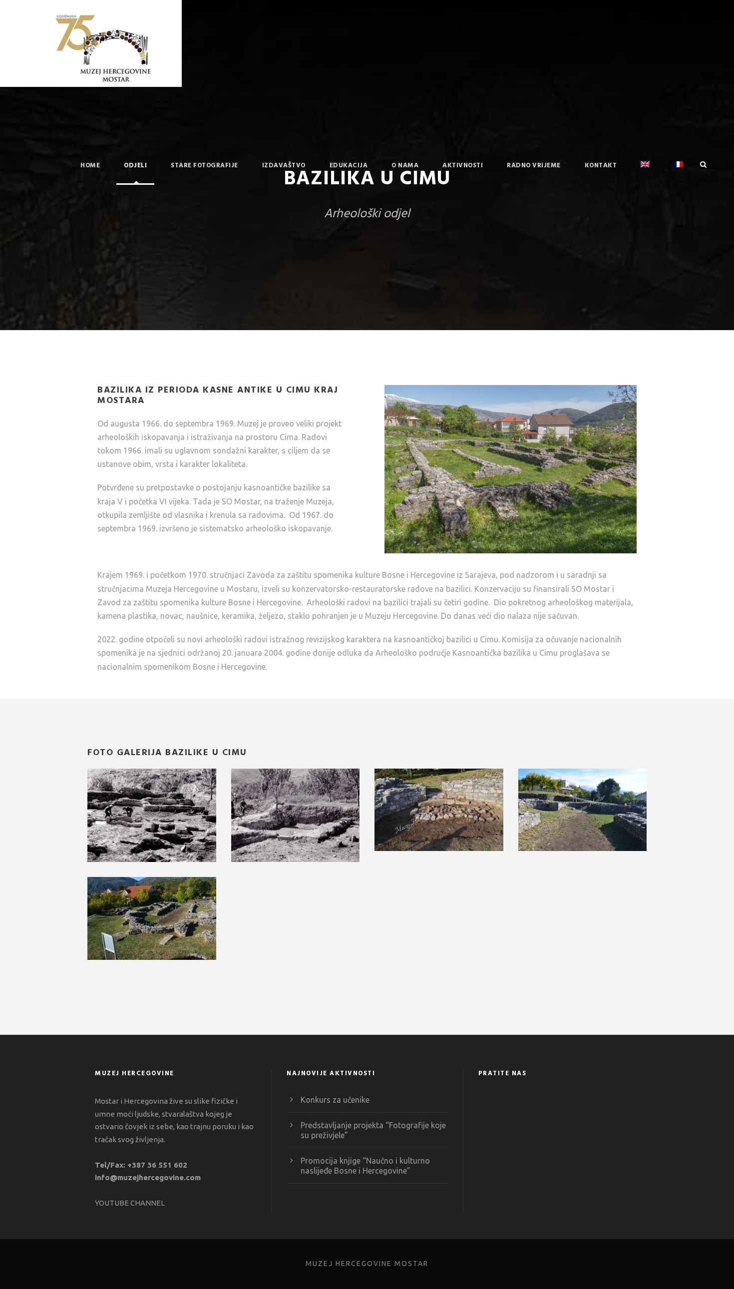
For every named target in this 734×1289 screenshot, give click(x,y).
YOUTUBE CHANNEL (130, 1203)
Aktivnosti (462, 165)
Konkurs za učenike (335, 1099)
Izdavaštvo (284, 165)
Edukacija (349, 165)
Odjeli (135, 165)
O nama (404, 165)
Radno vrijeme (534, 165)
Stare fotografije (204, 165)
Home (90, 165)
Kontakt (601, 165)
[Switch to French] (678, 172)
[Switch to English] (645, 172)
